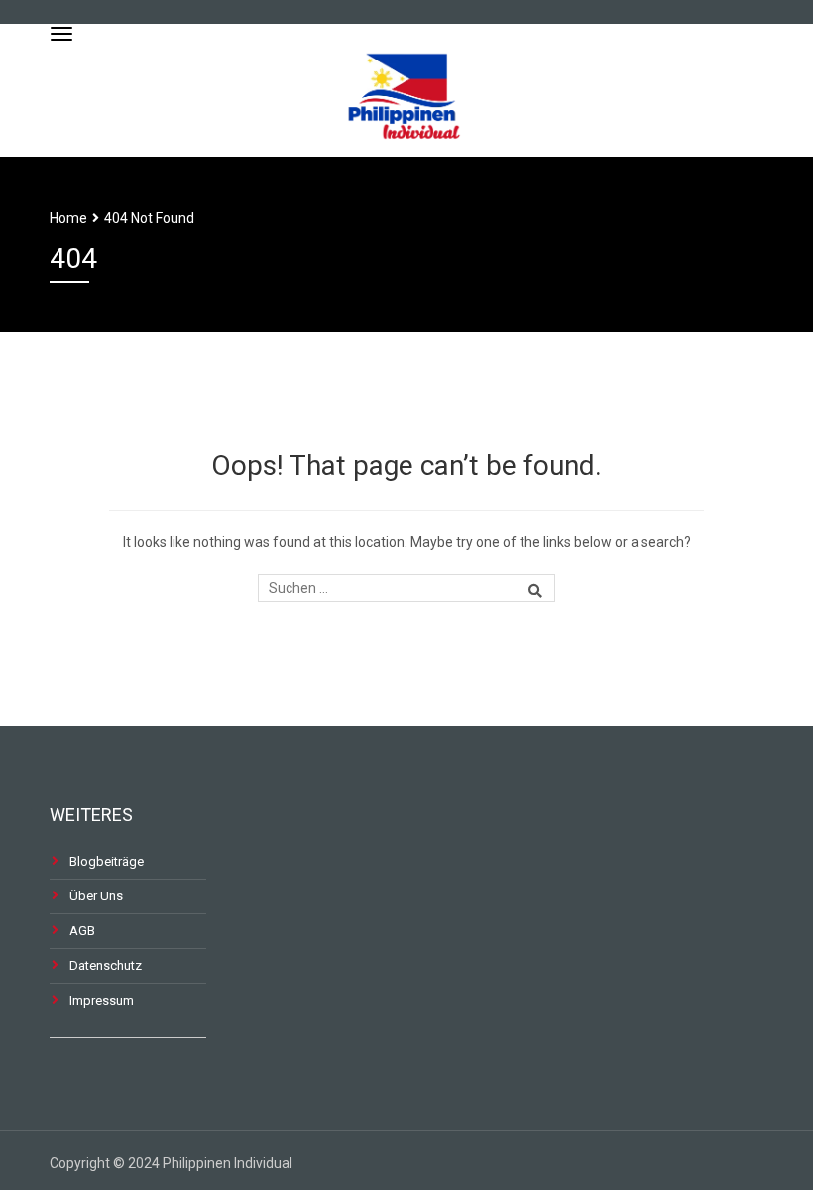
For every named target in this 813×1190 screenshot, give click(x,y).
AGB (82, 930)
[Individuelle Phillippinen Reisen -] (406, 87)
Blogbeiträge (106, 861)
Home (68, 218)
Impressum (101, 1000)
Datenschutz (105, 965)
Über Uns (96, 896)
